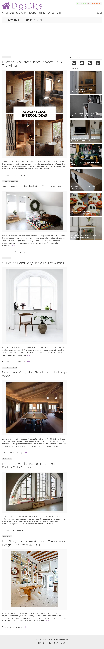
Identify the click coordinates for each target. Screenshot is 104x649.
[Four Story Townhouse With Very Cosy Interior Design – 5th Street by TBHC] (34, 607)
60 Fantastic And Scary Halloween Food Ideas (82, 212)
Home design (51, 13)
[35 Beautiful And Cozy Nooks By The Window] (34, 341)
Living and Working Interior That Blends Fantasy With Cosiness (29, 465)
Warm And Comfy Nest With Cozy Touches (31, 186)
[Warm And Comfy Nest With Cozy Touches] (34, 229)
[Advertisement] (52, 39)
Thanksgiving (96, 3)
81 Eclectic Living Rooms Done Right (85, 163)
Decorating (32, 13)
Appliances (10, 13)
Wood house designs (10, 367)
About (63, 643)
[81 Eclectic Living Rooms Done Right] (86, 155)
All (3, 13)
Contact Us (40, 643)
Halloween (81, 3)
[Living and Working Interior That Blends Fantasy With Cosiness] (34, 510)
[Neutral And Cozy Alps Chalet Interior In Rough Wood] (34, 433)
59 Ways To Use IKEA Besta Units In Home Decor (83, 139)
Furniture (41, 13)
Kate (28, 175)
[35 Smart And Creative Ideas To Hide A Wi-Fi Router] (86, 228)
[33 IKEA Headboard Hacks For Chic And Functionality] (86, 106)
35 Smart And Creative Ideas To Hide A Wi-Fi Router (85, 236)
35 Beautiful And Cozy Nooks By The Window (33, 263)
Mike (28, 530)
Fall (88, 3)
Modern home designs (10, 181)
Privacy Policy (53, 643)
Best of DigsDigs (21, 13)
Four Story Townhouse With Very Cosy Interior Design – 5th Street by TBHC (33, 543)
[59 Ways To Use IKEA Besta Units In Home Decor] (86, 131)
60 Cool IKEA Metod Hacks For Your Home (85, 188)
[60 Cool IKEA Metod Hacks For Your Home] (86, 180)
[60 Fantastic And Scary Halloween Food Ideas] (86, 204)
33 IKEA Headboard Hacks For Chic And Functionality (84, 115)
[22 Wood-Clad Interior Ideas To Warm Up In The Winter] (34, 155)
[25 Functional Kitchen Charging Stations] (86, 82)
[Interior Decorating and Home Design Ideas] (22, 10)
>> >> (52, 169)
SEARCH (99, 13)
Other (59, 13)
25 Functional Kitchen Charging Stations (81, 90)
